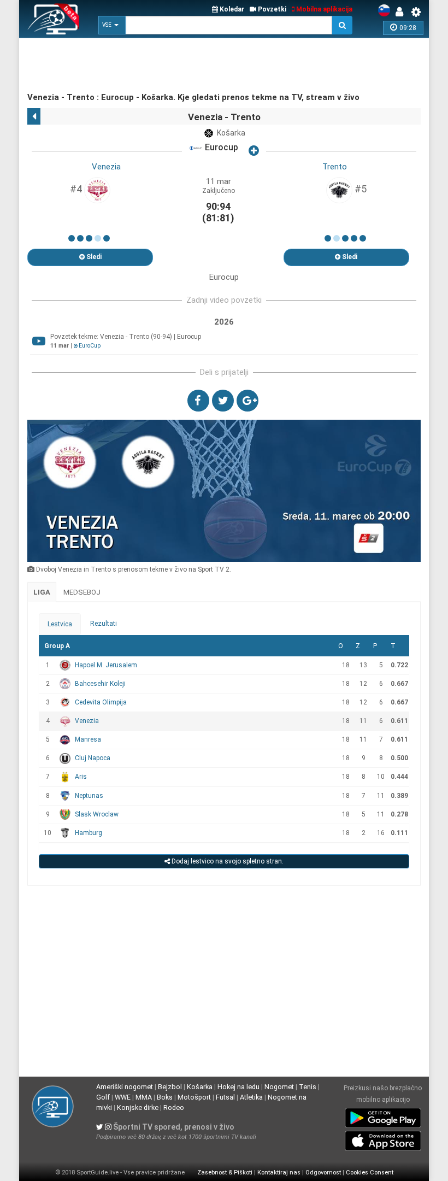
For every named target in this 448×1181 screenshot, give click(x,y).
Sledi (93, 257)
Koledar (231, 9)
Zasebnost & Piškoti (224, 1172)
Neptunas (89, 796)
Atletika (251, 1097)
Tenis (307, 1087)
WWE (123, 1097)
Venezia (106, 167)
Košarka (200, 1087)
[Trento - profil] (339, 190)
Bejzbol (170, 1087)
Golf (103, 1097)
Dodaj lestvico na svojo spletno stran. (227, 861)
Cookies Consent (369, 1172)
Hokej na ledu (238, 1087)
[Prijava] (402, 12)
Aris (81, 776)
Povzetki (271, 9)
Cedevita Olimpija (101, 702)
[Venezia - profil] (97, 190)
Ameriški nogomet (124, 1087)
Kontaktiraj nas (278, 1172)
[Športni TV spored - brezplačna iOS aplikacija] (383, 1139)
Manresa (88, 739)
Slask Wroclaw (97, 814)
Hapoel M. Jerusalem (106, 665)
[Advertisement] (226, 65)
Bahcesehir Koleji (100, 684)
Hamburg (88, 833)
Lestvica (60, 624)
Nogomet (279, 1087)
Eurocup (220, 148)
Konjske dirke (137, 1107)
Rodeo (173, 1107)
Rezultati (103, 623)
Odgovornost (323, 1172)
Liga (41, 592)
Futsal (225, 1097)
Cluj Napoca (92, 758)
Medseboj (82, 592)
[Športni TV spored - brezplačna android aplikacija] (383, 1116)
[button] (112, 25)
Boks (165, 1097)
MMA (143, 1097)
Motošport (194, 1097)
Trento (334, 167)
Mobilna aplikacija (323, 9)
